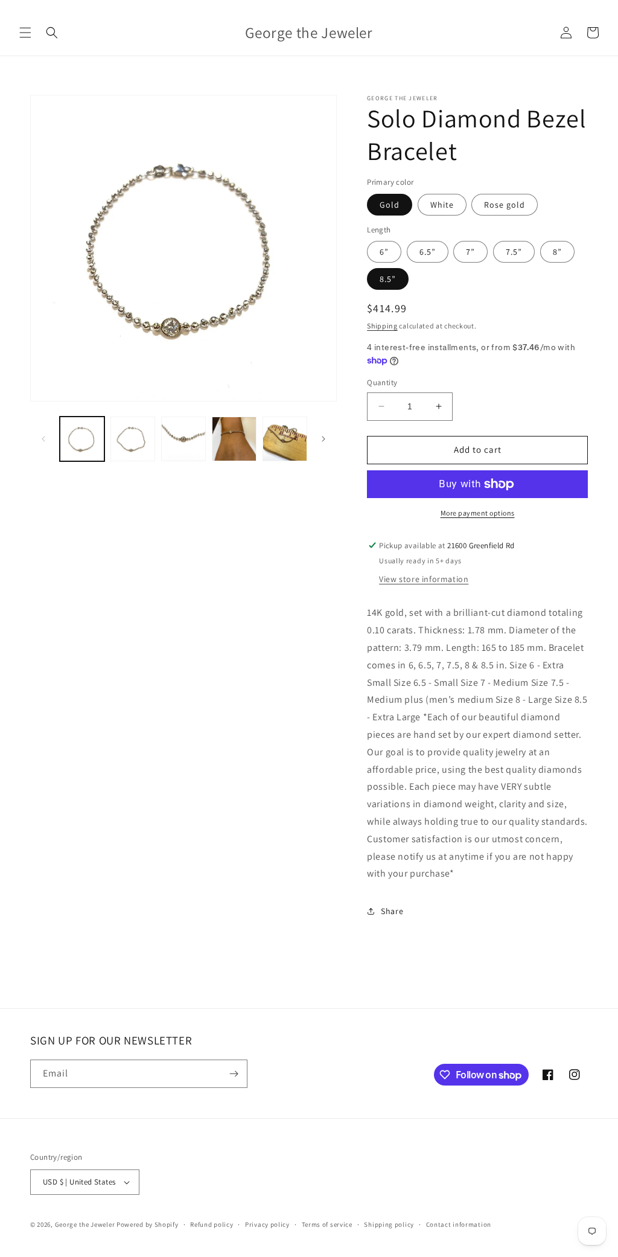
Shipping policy (389, 1224)
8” (557, 251)
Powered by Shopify (147, 1224)
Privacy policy (267, 1224)
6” (384, 251)
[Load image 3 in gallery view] (183, 439)
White (442, 204)
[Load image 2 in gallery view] (132, 439)
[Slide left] (43, 439)
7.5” (514, 251)
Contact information (458, 1224)
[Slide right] (323, 439)
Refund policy (211, 1224)
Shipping (382, 325)
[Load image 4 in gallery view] (234, 439)
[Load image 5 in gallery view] (285, 439)
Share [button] (392, 911)
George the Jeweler (85, 1224)
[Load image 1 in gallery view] (82, 439)
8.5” (388, 278)
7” (470, 251)
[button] (25, 32)
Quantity (382, 382)
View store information (423, 579)
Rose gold (504, 204)
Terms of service (327, 1224)
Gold (390, 204)
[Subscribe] (233, 1074)
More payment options (478, 512)
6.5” (427, 251)
